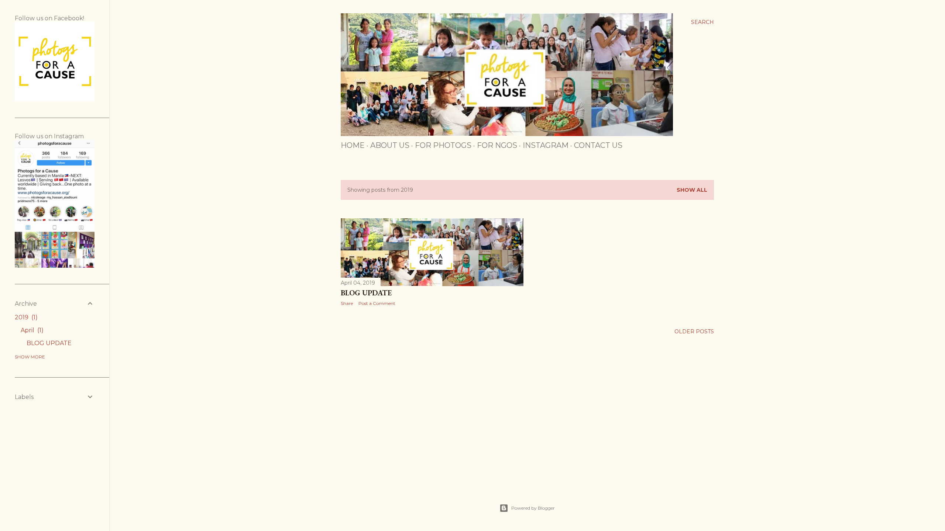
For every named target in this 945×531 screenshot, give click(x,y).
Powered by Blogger (533, 508)
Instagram (545, 145)
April (31, 330)
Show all (692, 190)
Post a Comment (376, 303)
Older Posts (694, 331)
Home (353, 145)
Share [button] (347, 303)
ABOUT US (389, 145)
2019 (25, 317)
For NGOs (497, 145)
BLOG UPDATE (366, 293)
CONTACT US (598, 145)
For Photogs (443, 145)
